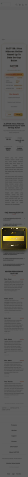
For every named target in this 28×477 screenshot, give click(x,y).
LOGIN (13, 233)
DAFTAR (13, 238)
